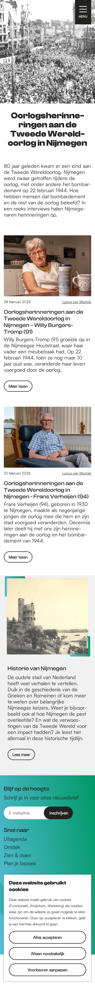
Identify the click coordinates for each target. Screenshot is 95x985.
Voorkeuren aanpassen (48, 969)
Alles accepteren (47, 937)
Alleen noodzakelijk (47, 953)
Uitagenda (15, 839)
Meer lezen (18, 387)
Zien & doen (17, 855)
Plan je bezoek (20, 863)
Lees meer (21, 754)
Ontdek (12, 847)
